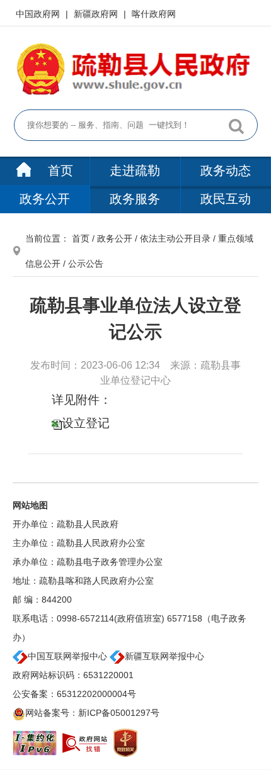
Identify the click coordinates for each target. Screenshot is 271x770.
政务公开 (45, 199)
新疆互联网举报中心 (164, 656)
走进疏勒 (135, 170)
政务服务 (135, 199)
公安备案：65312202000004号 (74, 694)
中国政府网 (39, 14)
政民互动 (225, 199)
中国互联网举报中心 (67, 656)
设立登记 (86, 423)
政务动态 (225, 170)
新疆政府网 (97, 14)
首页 (58, 170)
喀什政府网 (154, 14)
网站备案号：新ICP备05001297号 (92, 713)
